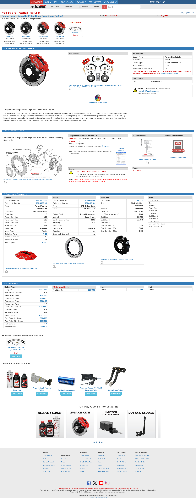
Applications (83, 6)
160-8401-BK (90, 200)
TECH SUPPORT (95, 2)
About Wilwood (47, 456)
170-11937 (139, 200)
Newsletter (46, 468)
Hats (99, 462)
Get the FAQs (121, 456)
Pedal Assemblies (103, 471)
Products (68, 6)
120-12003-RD (41, 200)
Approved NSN (66, 471)
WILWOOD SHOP (110, 2)
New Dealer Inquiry (49, 465)
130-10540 (43, 307)
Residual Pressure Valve (66, 390)
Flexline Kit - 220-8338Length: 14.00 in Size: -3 (16, 349)
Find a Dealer (139, 465)
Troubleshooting (122, 471)
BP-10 (44, 242)
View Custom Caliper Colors (98, 103)
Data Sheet (64, 459)
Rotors (82, 471)
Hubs (100, 465)
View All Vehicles (121, 149)
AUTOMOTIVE (36, 2)
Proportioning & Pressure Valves (42, 389)
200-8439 (43, 298)
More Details (16, 356)
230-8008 (139, 290)
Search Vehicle (84, 456)
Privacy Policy (47, 471)
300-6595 (43, 321)
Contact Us (46, 459)
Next (164, 424)
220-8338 (91, 290)
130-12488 (43, 290)
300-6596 (43, 318)
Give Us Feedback (48, 462)
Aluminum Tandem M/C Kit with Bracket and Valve (91, 389)
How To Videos (121, 462)
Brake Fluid (17, 390)
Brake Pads (101, 459)
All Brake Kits (84, 465)
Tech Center (120, 465)
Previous (32, 424)
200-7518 (43, 295)
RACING (48, 2)
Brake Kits (55, 6)
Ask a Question (140, 468)
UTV (55, 2)
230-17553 (43, 315)
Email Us (138, 471)
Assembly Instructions (178, 157)
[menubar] (75, 7)
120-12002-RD (41, 203)
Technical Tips (121, 468)
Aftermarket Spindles (86, 459)
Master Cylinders (103, 468)
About (96, 6)
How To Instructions (123, 459)
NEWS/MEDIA (81, 2)
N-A (45, 324)
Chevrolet (105, 146)
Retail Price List (66, 468)
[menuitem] (55, 7)
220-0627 (43, 327)
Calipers (82, 468)
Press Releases (66, 465)
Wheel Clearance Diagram (169, 74)
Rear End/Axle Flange (86, 462)
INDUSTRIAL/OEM (66, 2)
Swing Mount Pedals (115, 390)
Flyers (63, 462)
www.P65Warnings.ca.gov (149, 91)
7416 (45, 234)
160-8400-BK (90, 203)
